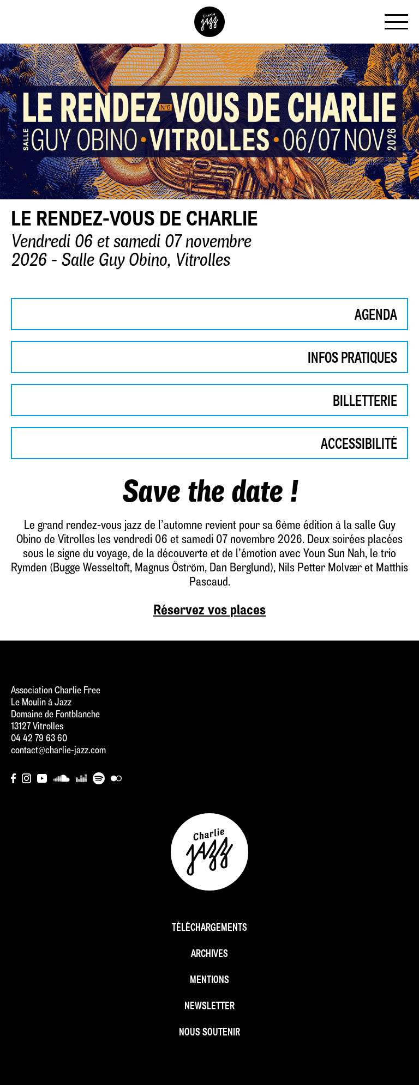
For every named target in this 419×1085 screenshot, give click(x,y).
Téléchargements (209, 928)
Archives (209, 954)
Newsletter (209, 1007)
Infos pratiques (352, 359)
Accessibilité (359, 445)
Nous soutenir (209, 1033)
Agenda (376, 316)
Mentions (209, 981)
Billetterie (365, 402)
